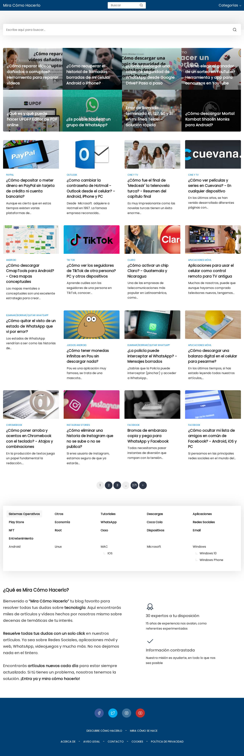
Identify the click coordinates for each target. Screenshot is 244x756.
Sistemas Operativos (24, 514)
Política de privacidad (167, 741)
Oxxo (104, 530)
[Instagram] (126, 713)
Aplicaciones (202, 514)
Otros (59, 514)
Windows (199, 546)
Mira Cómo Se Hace (143, 731)
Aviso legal (91, 741)
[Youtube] (140, 713)
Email (197, 530)
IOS (110, 553)
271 (134, 485)
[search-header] (141, 5)
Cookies (137, 741)
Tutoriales (108, 514)
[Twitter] (112, 713)
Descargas (155, 514)
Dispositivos (155, 530)
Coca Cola (154, 522)
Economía (62, 522)
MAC (104, 546)
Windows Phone (211, 560)
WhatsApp (109, 522)
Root (58, 530)
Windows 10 (208, 553)
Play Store (16, 522)
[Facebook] (99, 713)
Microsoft (154, 546)
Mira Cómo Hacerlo (21, 5)
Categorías (228, 5)
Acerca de (68, 741)
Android (14, 546)
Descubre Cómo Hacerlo (104, 731)
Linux (58, 546)
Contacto (116, 741)
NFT (11, 530)
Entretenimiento (21, 538)
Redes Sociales (204, 522)
